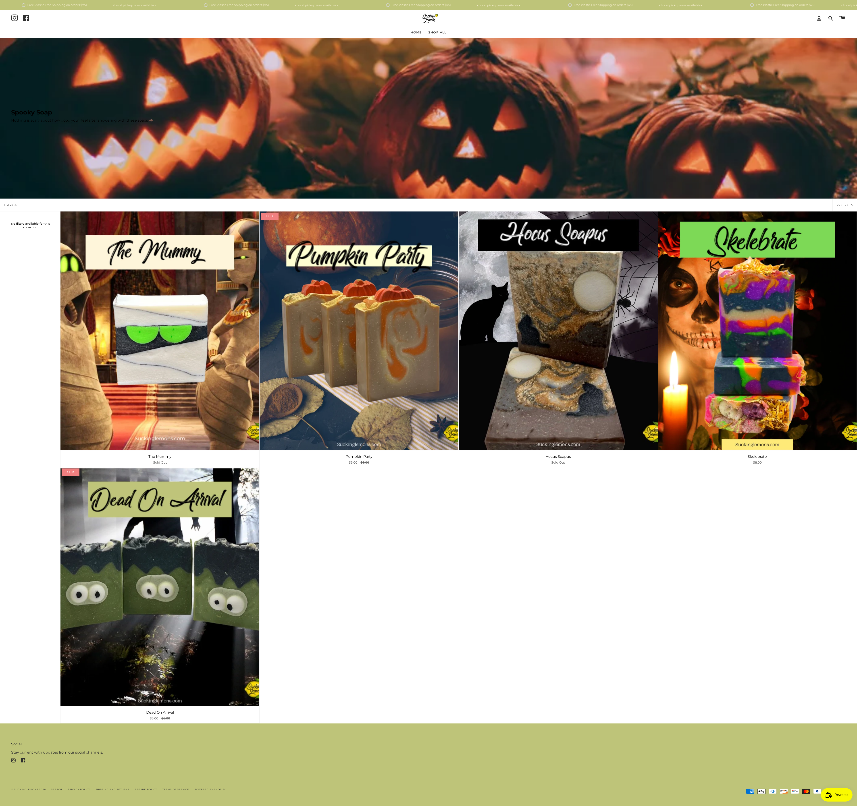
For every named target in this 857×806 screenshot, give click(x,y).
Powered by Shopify (210, 789)
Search (56, 789)
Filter (8, 204)
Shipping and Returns (112, 789)
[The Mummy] (159, 330)
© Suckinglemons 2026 (28, 789)
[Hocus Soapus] (558, 330)
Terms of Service (175, 789)
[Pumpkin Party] (359, 330)
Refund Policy (146, 789)
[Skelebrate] (757, 330)
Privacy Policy (79, 789)
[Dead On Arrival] (159, 586)
